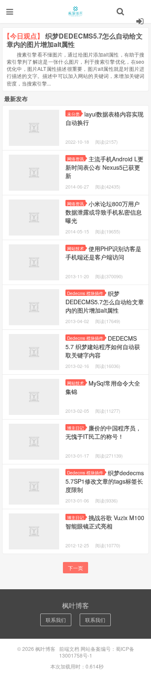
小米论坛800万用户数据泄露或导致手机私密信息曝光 (103, 212)
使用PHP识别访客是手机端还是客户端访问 (103, 252)
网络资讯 (75, 203)
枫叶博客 (75, 11)
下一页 (75, 567)
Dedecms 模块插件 (85, 293)
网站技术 (75, 248)
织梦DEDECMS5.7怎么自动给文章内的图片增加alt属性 (104, 301)
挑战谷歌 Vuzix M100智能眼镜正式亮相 (104, 521)
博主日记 (75, 427)
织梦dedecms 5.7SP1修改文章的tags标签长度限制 (104, 481)
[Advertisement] (75, 104)
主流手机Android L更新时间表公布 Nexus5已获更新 (104, 167)
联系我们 (56, 619)
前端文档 (69, 648)
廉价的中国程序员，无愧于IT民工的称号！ (103, 432)
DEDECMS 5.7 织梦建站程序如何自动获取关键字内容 (102, 346)
